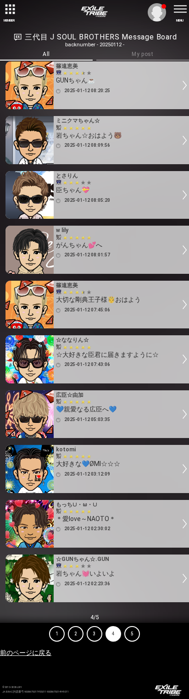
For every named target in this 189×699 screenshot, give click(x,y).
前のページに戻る (25, 652)
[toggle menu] (180, 9)
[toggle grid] (9, 9)
